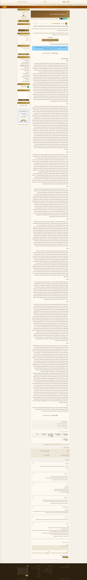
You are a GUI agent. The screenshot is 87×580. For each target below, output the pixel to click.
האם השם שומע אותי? (43, 434)
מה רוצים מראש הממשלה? (65, 440)
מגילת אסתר (58, 444)
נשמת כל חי (46, 4)
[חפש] (18, 1)
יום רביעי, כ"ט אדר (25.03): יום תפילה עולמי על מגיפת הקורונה (50, 435)
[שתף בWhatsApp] (66, 18)
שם (67, 551)
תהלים (66, 428)
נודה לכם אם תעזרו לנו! (47, 53)
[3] (23, 43)
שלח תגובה (65, 557)
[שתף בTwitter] (61, 18)
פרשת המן (58, 4)
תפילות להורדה (38, 576)
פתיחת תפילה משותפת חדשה (48, 569)
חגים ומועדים (63, 4)
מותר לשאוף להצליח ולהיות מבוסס (62, 423)
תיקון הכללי (42, 4)
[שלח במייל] (60, 18)
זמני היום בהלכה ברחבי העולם (62, 426)
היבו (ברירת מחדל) (36, 18)
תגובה (67, 544)
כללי (67, 12)
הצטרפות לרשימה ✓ (24, 54)
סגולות (78, 4)
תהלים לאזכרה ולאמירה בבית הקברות (47, 571)
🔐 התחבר (45, 1)
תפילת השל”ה (54, 4)
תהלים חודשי (38, 569)
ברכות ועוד (81, 4)
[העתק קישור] (58, 18)
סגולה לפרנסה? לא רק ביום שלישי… (61, 425)
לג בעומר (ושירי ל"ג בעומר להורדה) (65, 434)
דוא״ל (49, 551)
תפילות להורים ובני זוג (69, 4)
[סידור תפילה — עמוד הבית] (66, 2)
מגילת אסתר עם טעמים (46, 444)
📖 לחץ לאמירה (23, 30)
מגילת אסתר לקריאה (53, 444)
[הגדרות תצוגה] (32, 18)
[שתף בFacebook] (63, 18)
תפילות (75, 4)
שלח (26, 575)
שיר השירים (50, 4)
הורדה (61, 444)
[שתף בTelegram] (64, 18)
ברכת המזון (38, 574)
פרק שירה (38, 4)
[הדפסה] (56, 18)
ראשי (85, 4)
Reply (33, 463)
